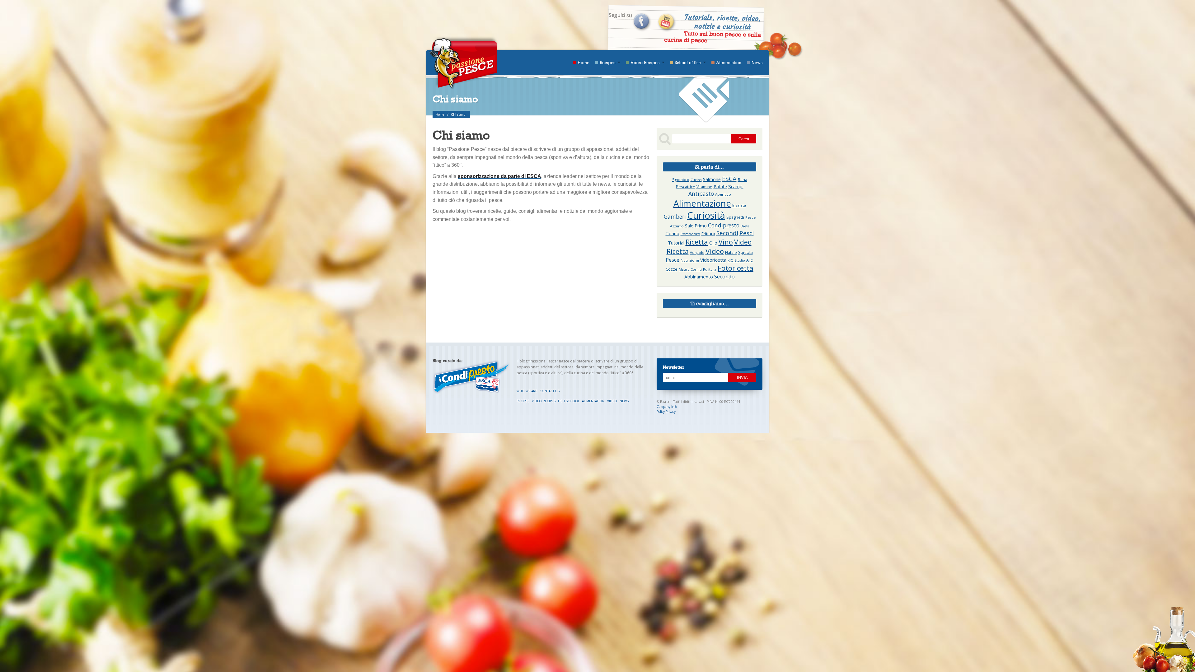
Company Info (667, 406)
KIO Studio (736, 260)
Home (583, 62)
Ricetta (697, 241)
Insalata (739, 205)
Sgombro (680, 179)
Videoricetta (713, 260)
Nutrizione (690, 260)
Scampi (735, 186)
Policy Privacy (666, 411)
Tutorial (676, 243)
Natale (731, 252)
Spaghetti (735, 217)
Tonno (672, 233)
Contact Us (550, 391)
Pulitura (709, 269)
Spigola (745, 252)
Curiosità (706, 215)
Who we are (527, 391)
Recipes (607, 62)
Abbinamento (698, 276)
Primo (701, 226)
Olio (713, 243)
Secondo (724, 276)
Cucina (696, 180)
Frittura (708, 233)
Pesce (672, 259)
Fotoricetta (735, 268)
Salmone (712, 179)
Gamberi (675, 216)
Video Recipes (644, 62)
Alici (749, 260)
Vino (726, 241)
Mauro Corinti (690, 269)
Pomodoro (690, 233)
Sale (689, 226)
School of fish (688, 62)
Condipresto (723, 225)
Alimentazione (702, 203)
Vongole (697, 252)
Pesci (746, 233)
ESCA (729, 179)
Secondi (727, 233)
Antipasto (701, 193)
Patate (720, 186)
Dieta (745, 226)
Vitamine (704, 186)
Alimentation (728, 62)
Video (714, 251)
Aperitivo (723, 194)
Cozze (671, 269)
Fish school (569, 401)
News (757, 62)
